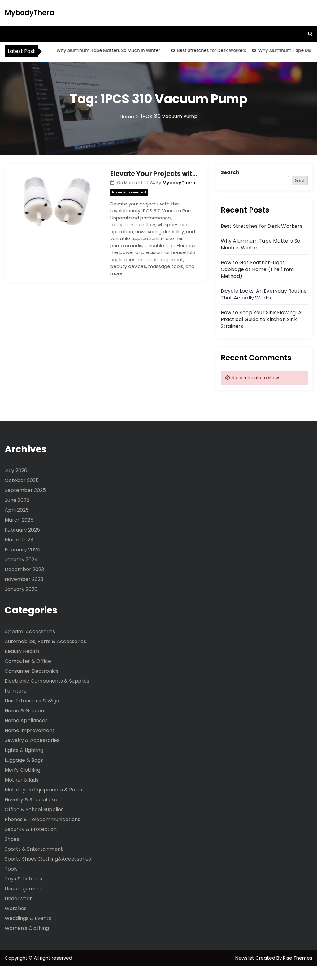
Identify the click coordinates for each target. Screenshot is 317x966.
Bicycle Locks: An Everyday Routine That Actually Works (264, 294)
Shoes (12, 839)
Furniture (16, 690)
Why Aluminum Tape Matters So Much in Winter (100, 50)
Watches (16, 908)
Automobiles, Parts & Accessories (45, 641)
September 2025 (25, 490)
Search (230, 172)
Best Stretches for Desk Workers (204, 50)
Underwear (18, 898)
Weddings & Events (28, 918)
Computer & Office (28, 661)
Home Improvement (129, 192)
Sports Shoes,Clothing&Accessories (48, 858)
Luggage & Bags (24, 760)
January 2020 (21, 589)
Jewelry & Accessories (32, 740)
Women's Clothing (27, 928)
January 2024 (21, 559)
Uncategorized (23, 888)
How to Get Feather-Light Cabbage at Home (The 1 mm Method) (257, 269)
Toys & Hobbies (23, 878)
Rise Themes (297, 958)
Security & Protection (31, 829)
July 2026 (16, 470)
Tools (11, 868)
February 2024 (22, 549)
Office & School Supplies (34, 809)
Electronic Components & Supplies (47, 680)
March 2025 (19, 519)
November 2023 (24, 579)
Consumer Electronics (32, 671)
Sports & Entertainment (34, 849)
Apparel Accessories (30, 631)
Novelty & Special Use (31, 799)
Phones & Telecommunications (42, 819)
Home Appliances (26, 720)
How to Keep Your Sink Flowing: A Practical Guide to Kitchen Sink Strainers (261, 319)
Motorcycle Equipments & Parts (43, 789)
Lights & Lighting (24, 750)
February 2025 (22, 529)
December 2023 (24, 569)
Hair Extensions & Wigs (32, 700)
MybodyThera (29, 13)
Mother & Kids (21, 779)
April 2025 (17, 510)
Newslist (245, 958)
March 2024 (19, 539)
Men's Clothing (22, 769)
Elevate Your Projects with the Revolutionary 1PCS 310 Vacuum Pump (153, 173)
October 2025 (22, 480)
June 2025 (17, 500)
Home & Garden (24, 710)
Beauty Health (22, 651)
